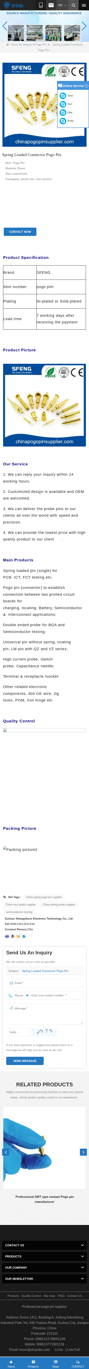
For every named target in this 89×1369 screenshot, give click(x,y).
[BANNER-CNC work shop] (44, 26)
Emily (70, 120)
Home (14, 44)
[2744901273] (12, 936)
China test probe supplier (21, 904)
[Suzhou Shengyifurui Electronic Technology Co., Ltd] (13, 5)
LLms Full (72, 1349)
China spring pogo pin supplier (44, 897)
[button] (42, 36)
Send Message (24, 1061)
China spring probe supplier (59, 904)
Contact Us (74, 1295)
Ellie (69, 112)
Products (13, 1295)
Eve (69, 104)
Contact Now (20, 231)
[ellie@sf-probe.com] (18, 936)
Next (83, 1152)
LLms (59, 1349)
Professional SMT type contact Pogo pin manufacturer (45, 1199)
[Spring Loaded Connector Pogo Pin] (44, 105)
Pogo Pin (40, 44)
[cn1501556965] (24, 936)
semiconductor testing (19, 912)
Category (26, 44)
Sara (69, 95)
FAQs (61, 1295)
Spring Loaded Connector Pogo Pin (45, 971)
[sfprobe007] (7, 936)
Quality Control (31, 1295)
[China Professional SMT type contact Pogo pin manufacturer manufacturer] (44, 1148)
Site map (49, 1295)
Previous (5, 1152)
